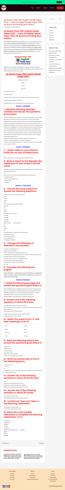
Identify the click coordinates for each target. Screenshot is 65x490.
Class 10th (51, 33)
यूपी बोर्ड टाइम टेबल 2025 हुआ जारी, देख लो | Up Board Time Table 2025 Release (55, 70)
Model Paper (51, 39)
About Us (45, 7)
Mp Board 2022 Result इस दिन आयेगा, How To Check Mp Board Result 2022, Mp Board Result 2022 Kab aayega (33, 456)
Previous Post (5, 443)
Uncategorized (7, 27)
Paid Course (32, 477)
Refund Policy (53, 481)
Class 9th (51, 30)
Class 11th (51, 35)
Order (59, 2)
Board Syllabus (32, 475)
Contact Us (52, 7)
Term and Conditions (52, 479)
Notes (32, 473)
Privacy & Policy (53, 477)
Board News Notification (32, 479)
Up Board (38, 7)
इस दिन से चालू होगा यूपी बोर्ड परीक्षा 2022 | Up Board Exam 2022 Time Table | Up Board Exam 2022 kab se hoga (13, 456)
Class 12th (51, 37)
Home (32, 7)
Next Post (42, 443)
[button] (60, 8)
